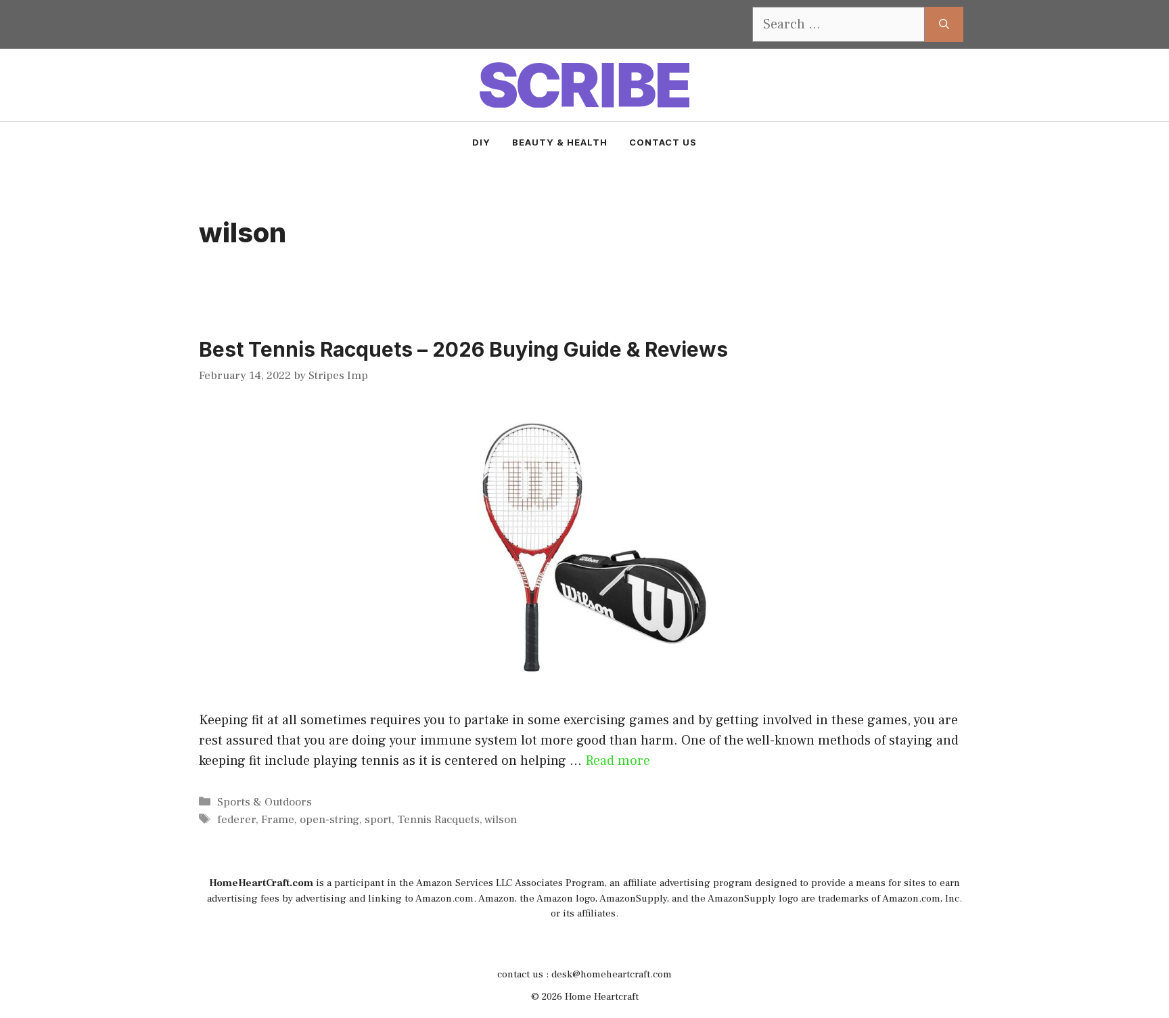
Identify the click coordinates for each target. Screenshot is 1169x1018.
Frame (277, 819)
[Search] (944, 24)
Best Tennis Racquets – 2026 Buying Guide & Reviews (463, 349)
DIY (481, 142)
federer (236, 819)
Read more (617, 761)
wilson (500, 819)
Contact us (663, 142)
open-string (329, 819)
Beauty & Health (560, 142)
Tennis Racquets (438, 819)
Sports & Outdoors (264, 802)
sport (378, 819)
